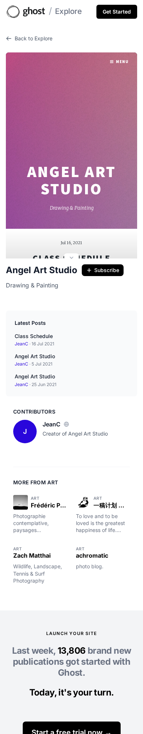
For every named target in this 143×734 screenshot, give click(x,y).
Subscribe (106, 270)
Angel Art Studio (41, 270)
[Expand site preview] (71, 258)
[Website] (66, 424)
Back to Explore (33, 38)
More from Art (35, 482)
